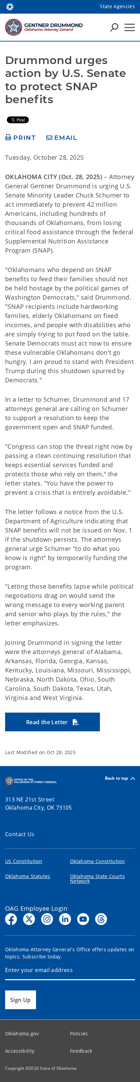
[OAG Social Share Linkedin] (65, 919)
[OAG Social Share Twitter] (29, 919)
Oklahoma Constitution (97, 861)
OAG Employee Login (36, 908)
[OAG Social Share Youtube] (83, 919)
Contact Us (20, 834)
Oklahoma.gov (22, 1033)
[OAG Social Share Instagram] (47, 919)
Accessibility (19, 1051)
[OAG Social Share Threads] (101, 919)
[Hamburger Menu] (129, 27)
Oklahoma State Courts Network (97, 878)
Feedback (81, 1051)
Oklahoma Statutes (27, 876)
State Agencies (117, 6)
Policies (79, 1033)
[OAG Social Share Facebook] (11, 919)
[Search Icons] (114, 27)
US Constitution (23, 861)
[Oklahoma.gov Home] (10, 6)
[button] (52, 722)
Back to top (116, 778)
